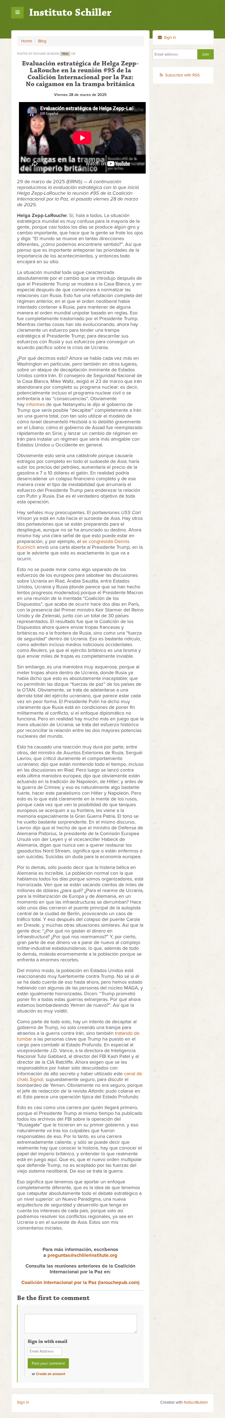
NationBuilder (196, 1402)
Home (26, 41)
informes (35, 404)
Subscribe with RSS (182, 75)
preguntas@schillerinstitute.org (82, 1255)
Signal (36, 1079)
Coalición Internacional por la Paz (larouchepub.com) (80, 1282)
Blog (42, 41)
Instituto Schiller (70, 12)
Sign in (169, 37)
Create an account (50, 1374)
